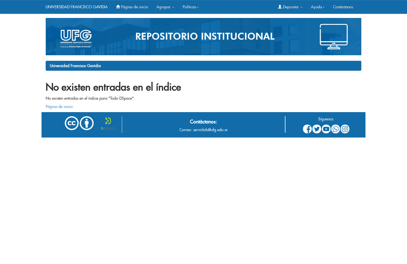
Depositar (291, 6)
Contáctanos (343, 6)
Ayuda (316, 6)
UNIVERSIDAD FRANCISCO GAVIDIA (77, 6)
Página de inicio (134, 6)
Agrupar (164, 6)
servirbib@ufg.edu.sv (210, 129)
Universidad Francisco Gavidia (75, 65)
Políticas (189, 6)
